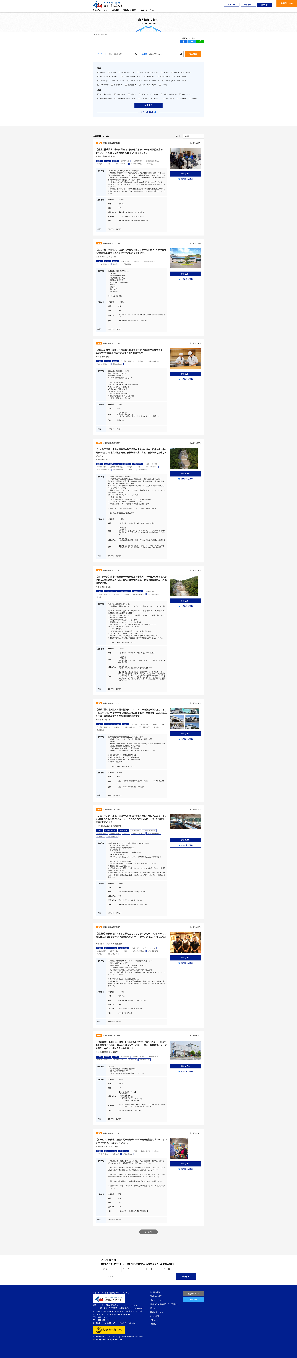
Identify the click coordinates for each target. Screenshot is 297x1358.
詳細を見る (185, 174)
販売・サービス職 (127, 72)
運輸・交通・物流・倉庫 (126, 98)
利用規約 (153, 1324)
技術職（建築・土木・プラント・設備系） (139, 76)
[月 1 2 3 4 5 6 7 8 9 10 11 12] (135, 1269)
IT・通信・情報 (106, 94)
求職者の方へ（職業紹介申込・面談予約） (164, 1304)
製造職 (166, 72)
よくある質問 (154, 1316)
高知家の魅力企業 (156, 1296)
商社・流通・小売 (170, 94)
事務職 (102, 72)
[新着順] (193, 136)
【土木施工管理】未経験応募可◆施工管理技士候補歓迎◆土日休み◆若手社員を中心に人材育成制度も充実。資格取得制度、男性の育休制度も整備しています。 (131, 452)
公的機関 (183, 98)
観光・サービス (188, 94)
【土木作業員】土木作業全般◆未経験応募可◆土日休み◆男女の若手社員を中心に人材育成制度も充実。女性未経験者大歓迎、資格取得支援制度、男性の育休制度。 (131, 579)
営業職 (113, 72)
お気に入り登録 (187, 179)
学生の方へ (248, 5)
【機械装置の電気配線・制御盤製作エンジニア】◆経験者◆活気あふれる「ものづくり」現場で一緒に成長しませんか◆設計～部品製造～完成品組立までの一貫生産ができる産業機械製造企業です (131, 712)
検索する (148, 105)
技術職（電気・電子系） (183, 72)
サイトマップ (113, 1337)
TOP (94, 34)
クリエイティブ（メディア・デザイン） (145, 81)
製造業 (133, 94)
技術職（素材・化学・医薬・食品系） (174, 76)
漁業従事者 (132, 85)
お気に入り (232, 5)
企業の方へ (265, 5)
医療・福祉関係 (106, 98)
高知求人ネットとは (156, 1312)
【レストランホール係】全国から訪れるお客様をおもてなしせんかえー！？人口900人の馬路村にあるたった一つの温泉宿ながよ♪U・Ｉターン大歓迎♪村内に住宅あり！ (131, 819)
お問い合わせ (154, 1320)
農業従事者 (104, 85)
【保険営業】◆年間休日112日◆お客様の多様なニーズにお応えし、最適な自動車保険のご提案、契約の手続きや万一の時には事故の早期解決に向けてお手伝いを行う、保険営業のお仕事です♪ (131, 1045)
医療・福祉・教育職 (149, 85)
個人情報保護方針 (98, 1337)
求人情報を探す (155, 1292)
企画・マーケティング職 (149, 72)
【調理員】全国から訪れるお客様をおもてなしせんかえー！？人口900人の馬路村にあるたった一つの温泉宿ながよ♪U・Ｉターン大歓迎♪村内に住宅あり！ (131, 936)
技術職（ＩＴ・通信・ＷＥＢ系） (112, 81)
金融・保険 (121, 94)
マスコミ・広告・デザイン (150, 98)
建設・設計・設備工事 (150, 94)
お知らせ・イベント (156, 1300)
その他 (164, 85)
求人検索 (193, 54)
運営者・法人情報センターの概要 (132, 1337)
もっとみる (148, 1232)
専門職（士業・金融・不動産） (176, 81)
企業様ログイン (193, 1294)
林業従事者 (118, 85)
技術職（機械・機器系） (109, 76)
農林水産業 (170, 98)
